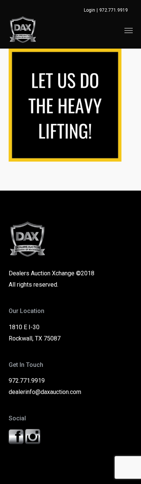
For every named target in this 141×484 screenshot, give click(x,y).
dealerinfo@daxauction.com (45, 391)
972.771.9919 (113, 10)
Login (89, 10)
